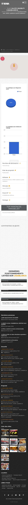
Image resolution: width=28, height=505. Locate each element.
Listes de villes (10, 488)
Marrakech (3, 453)
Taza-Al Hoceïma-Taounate (19, 479)
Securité (18, 486)
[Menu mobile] (25, 3)
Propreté (24, 486)
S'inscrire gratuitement (17, 498)
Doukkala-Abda (18, 475)
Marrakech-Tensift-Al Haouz (9, 478)
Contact (3, 488)
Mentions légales (16, 485)
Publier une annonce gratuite (8, 486)
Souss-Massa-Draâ (6, 479)
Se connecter (9, 498)
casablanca (3, 437)
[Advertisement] (14, 34)
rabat (2, 462)
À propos (24, 485)
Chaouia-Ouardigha (7, 475)
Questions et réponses (7, 485)
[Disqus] (14, 247)
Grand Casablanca (7, 476)
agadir (2, 428)
